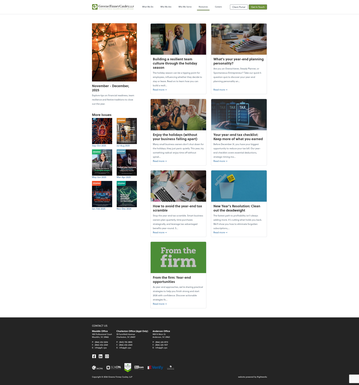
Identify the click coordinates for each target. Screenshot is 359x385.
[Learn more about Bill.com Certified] (139, 368)
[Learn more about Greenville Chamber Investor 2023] (170, 368)
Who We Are (165, 6)
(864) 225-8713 (161, 342)
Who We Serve (185, 6)
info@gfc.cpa (101, 347)
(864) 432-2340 (101, 344)
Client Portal (238, 7)
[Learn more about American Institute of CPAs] (97, 368)
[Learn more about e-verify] (155, 368)
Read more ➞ (178, 89)
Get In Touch (258, 7)
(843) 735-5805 (125, 342)
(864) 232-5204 (101, 342)
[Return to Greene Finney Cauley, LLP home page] (113, 7)
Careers (218, 6)
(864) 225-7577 (161, 344)
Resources (203, 6)
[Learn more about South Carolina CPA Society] (113, 368)
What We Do (147, 6)
